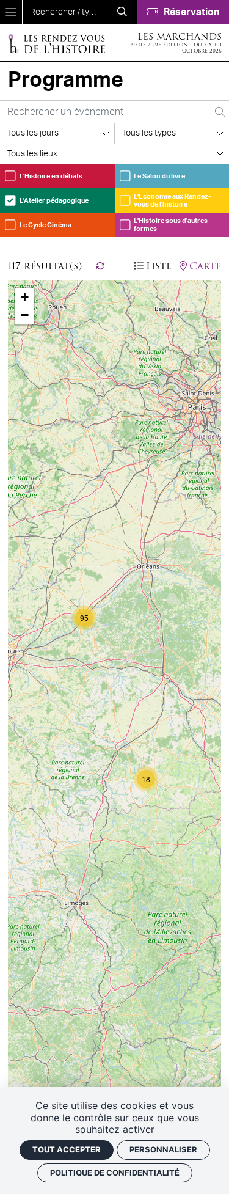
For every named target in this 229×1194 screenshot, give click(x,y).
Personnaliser (163, 1149)
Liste (159, 266)
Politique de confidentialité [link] (115, 1173)
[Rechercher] (122, 12)
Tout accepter (66, 1149)
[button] (84, 618)
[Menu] (11, 12)
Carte (205, 266)
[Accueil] (56, 43)
